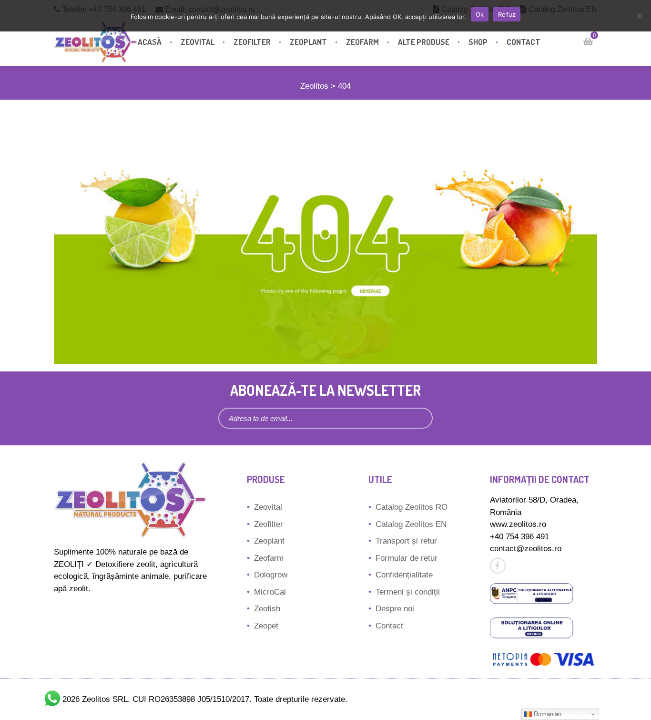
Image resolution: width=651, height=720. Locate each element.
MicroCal (270, 592)
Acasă (150, 42)
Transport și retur (406, 540)
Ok (480, 14)
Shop (478, 42)
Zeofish (267, 608)
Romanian (546, 714)
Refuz (507, 14)
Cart (588, 41)
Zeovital (197, 42)
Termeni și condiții (408, 592)
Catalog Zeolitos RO (412, 507)
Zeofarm (362, 42)
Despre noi (395, 608)
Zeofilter (252, 42)
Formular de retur (406, 558)
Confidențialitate (404, 574)
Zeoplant (308, 42)
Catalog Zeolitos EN (411, 524)
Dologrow (270, 574)
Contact (523, 42)
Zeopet (266, 625)
